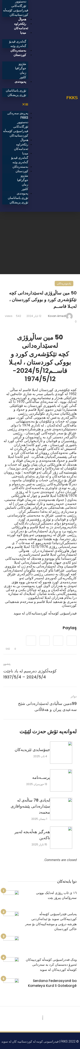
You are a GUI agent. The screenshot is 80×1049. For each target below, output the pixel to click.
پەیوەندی (20, 81)
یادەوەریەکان (64, 283)
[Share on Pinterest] (45, 641)
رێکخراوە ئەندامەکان (21, 26)
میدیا (23, 32)
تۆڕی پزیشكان (17, 95)
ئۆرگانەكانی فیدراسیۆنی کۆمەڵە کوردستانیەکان (15, 10)
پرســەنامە (41, 777)
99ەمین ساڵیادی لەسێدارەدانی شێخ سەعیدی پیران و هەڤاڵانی (47, 706)
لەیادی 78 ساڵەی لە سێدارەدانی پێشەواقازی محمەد (30, 806)
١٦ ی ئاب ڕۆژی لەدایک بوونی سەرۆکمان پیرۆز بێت (56, 895)
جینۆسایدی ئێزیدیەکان (32, 749)
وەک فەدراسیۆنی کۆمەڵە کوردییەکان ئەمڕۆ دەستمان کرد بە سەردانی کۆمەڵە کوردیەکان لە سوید (51, 964)
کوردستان (20, 55)
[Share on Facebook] (72, 641)
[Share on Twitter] (58, 641)
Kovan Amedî (57, 316)
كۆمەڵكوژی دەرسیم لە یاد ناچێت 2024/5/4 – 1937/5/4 (30, 674)
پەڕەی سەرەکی (17, 113)
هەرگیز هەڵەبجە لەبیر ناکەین (32, 835)
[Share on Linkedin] (31, 641)
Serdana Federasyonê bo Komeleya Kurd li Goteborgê (52, 983)
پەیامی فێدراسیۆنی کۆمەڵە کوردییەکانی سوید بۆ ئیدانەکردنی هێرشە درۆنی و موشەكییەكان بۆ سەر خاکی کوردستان (51, 921)
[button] (15, 104)
